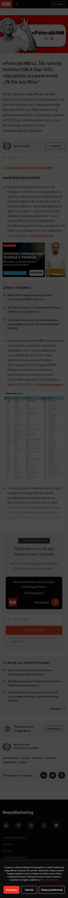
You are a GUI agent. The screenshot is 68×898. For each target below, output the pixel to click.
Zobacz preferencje (52, 889)
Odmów (29, 889)
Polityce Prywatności (49, 880)
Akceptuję (11, 889)
